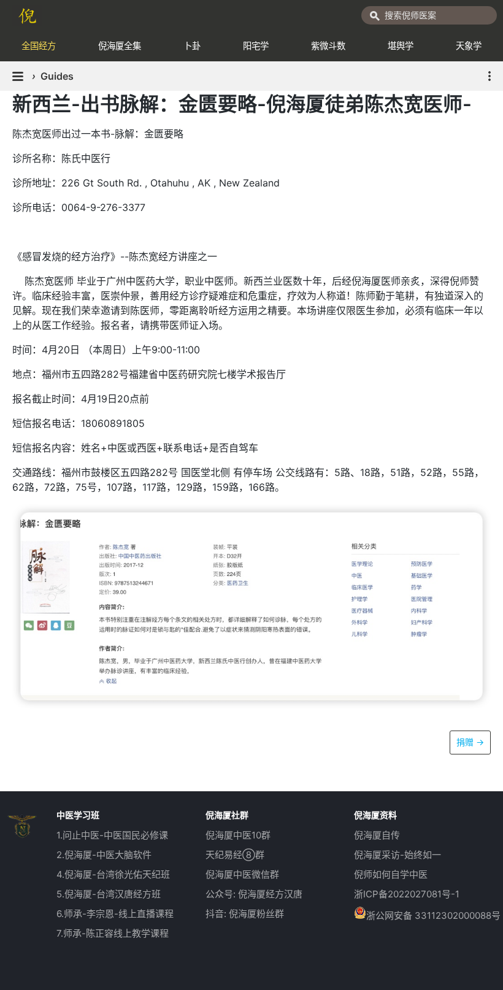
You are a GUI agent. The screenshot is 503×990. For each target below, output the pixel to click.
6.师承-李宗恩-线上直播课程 (115, 913)
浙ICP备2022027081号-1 (406, 894)
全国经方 (38, 45)
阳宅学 (256, 45)
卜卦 (192, 45)
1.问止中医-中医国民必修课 (112, 835)
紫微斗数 (328, 45)
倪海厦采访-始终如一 (397, 855)
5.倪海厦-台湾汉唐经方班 (108, 894)
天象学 (469, 45)
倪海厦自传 (377, 835)
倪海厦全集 (119, 45)
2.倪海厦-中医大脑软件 (104, 855)
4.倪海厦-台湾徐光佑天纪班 (113, 874)
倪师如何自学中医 (391, 874)
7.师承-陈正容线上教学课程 (112, 933)
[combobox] (429, 15)
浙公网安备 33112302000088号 (433, 915)
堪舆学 (400, 45)
